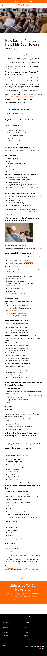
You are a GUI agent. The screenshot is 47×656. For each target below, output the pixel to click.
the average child (21, 54)
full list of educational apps (17, 538)
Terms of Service (27, 630)
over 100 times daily (29, 262)
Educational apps (12, 524)
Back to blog (24, 578)
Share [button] (7, 573)
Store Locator (5, 630)
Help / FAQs (5, 635)
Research (7, 323)
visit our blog (11, 568)
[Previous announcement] (2, 1)
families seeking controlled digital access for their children (21, 96)
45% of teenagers (12, 263)
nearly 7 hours (38, 248)
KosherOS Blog (6, 632)
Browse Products (6, 624)
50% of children (11, 260)
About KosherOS (6, 622)
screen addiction (9, 548)
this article (12, 482)
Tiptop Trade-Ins (27, 635)
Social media (10, 505)
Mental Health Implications (12, 285)
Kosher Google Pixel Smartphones (23, 190)
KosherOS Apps (6, 627)
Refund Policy (26, 622)
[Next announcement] (44, 1)
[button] (2, 5)
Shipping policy (34, 653)
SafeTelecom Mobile (7, 637)
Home (4, 619)
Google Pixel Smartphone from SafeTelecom (14, 539)
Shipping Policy (27, 624)
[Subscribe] (32, 599)
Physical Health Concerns (11, 274)
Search (25, 619)
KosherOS (19, 405)
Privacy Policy (26, 627)
